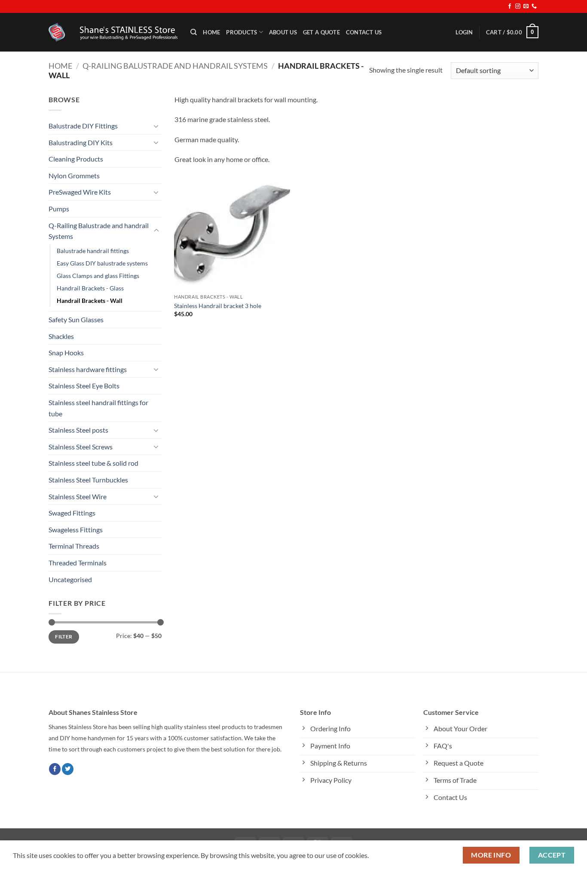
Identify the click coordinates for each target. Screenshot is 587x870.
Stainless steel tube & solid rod (93, 463)
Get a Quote (321, 32)
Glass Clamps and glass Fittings (98, 275)
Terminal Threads (74, 546)
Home (211, 32)
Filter (63, 636)
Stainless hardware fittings (88, 369)
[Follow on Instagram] (517, 6)
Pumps (59, 209)
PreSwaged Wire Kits (80, 192)
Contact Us (364, 32)
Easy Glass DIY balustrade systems (102, 263)
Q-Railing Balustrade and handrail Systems (175, 65)
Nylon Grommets (74, 175)
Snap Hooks (66, 352)
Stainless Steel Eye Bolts (84, 386)
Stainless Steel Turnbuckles (88, 480)
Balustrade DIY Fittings (83, 126)
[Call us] (534, 6)
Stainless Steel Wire (78, 496)
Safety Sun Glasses (76, 319)
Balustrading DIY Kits (81, 142)
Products (241, 32)
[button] (464, 32)
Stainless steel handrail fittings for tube (98, 408)
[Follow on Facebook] (509, 6)
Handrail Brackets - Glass (90, 288)
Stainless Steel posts (78, 430)
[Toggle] (156, 126)
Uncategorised (70, 579)
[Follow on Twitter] (67, 769)
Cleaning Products (76, 159)
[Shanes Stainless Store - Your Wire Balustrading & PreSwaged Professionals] (113, 32)
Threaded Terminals (78, 563)
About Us (283, 32)
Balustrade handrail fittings (93, 250)
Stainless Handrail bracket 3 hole (217, 305)
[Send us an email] (526, 6)
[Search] (193, 32)
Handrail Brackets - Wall (89, 300)
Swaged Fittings (72, 513)
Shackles (61, 336)
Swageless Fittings (76, 529)
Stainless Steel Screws (81, 447)
